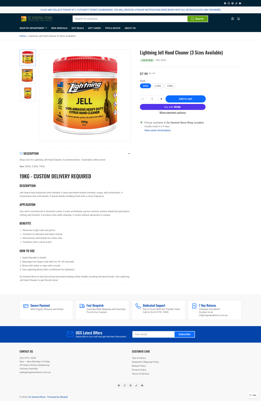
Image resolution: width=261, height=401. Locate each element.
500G (145, 85)
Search (199, 18)
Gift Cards (94, 28)
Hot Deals (78, 28)
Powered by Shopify (57, 397)
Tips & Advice (112, 28)
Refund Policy (139, 365)
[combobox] (140, 18)
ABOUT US (130, 28)
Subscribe (184, 334)
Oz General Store (37, 397)
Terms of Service (140, 373)
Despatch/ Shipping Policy (145, 362)
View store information (157, 130)
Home (23, 36)
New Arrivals (59, 28)
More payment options (173, 112)
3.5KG (157, 85)
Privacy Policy (139, 369)
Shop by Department (32, 28)
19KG (170, 85)
